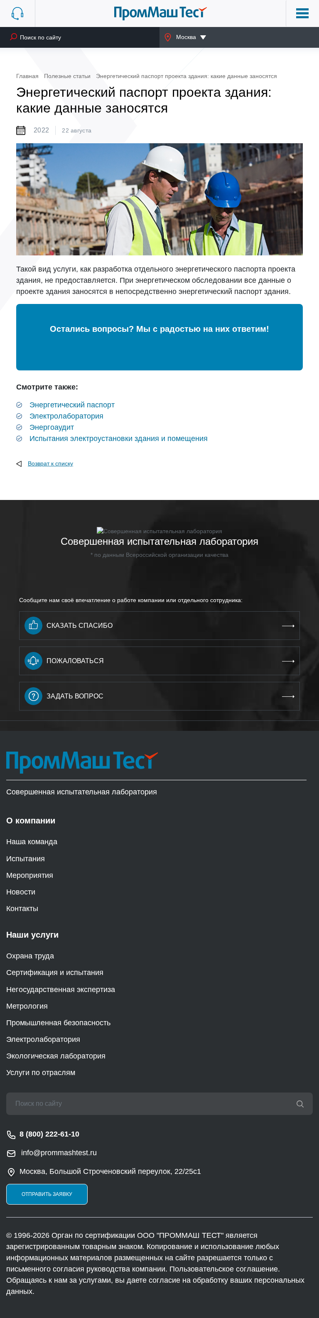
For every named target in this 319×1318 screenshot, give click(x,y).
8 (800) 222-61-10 (49, 1134)
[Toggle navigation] (302, 13)
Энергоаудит (51, 427)
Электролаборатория (66, 416)
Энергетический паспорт (72, 405)
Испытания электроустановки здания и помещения (118, 438)
